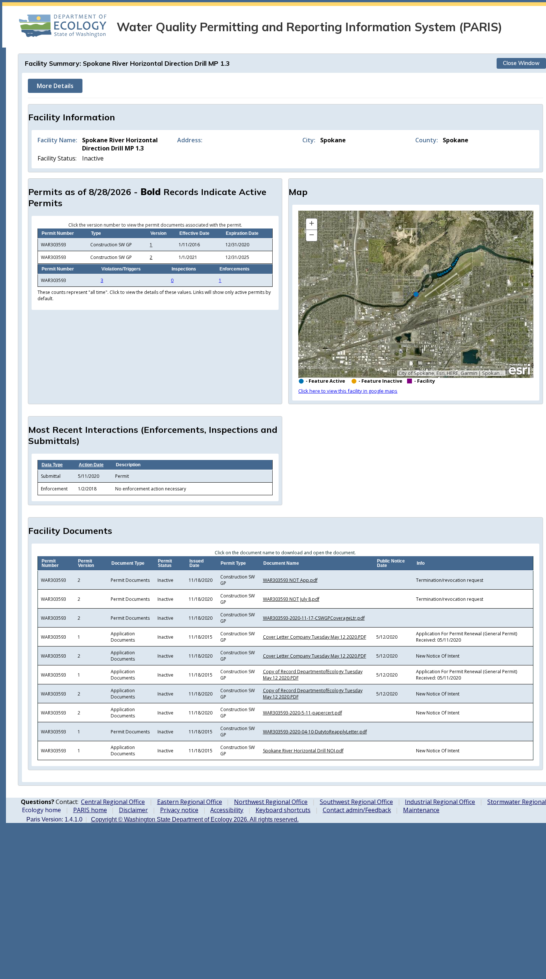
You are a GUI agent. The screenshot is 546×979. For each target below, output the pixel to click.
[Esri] (519, 369)
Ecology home (41, 810)
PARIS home (90, 810)
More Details (55, 86)
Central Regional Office (113, 802)
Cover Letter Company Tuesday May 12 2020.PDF (314, 637)
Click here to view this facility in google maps (347, 391)
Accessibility (226, 810)
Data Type (52, 464)
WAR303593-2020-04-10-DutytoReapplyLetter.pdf (315, 732)
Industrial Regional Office (440, 802)
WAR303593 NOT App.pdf (290, 580)
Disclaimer (133, 810)
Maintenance (421, 810)
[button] (311, 224)
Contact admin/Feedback (357, 810)
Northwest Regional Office (271, 802)
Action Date (91, 464)
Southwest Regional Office (356, 802)
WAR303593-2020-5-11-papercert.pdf (302, 713)
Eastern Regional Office (189, 802)
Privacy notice (179, 810)
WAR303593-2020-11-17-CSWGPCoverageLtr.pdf (314, 618)
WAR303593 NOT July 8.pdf (291, 599)
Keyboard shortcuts (283, 810)
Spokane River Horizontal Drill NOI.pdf (303, 751)
